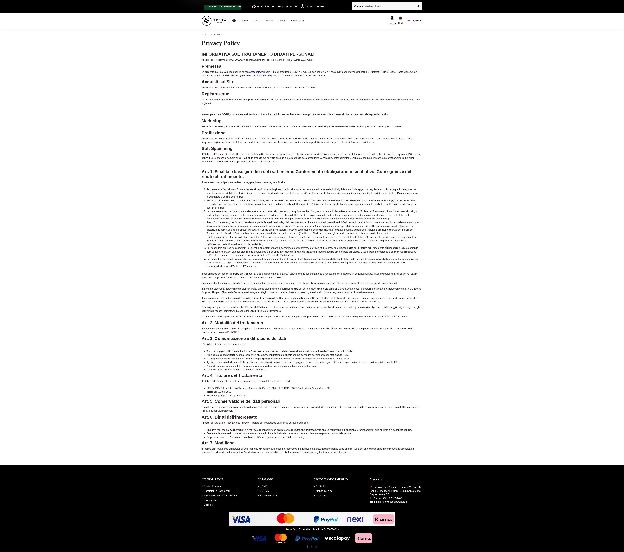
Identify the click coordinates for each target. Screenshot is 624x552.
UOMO (264, 486)
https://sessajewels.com (257, 71)
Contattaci (321, 486)
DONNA (264, 490)
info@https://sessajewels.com (230, 395)
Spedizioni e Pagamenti (217, 490)
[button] (244, 21)
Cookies (208, 504)
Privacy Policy (212, 500)
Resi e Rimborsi (212, 486)
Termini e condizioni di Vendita (220, 495)
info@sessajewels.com (395, 501)
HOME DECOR (268, 495)
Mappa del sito (324, 490)
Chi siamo (321, 495)
